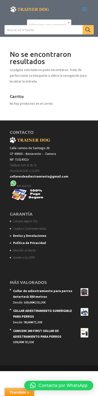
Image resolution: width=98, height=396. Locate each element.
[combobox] (49, 22)
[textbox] (49, 25)
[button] (58, 385)
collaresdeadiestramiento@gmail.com (39, 176)
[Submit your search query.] (88, 29)
